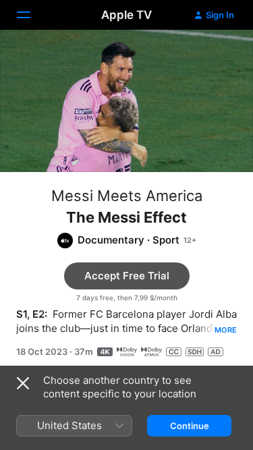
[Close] (23, 383)
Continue (189, 425)
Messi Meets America (126, 195)
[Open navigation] (32, 15)
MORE (226, 330)
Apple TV (126, 15)
